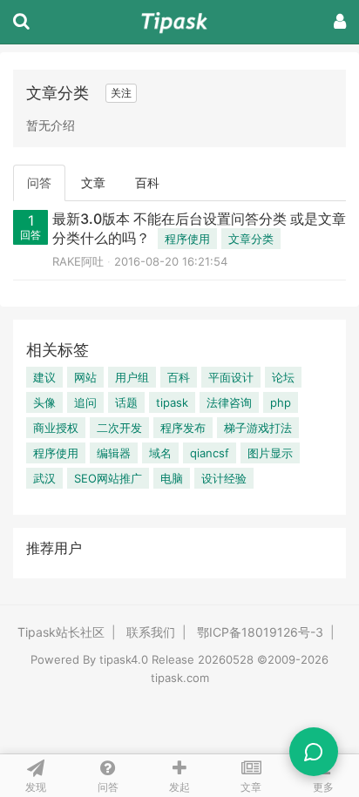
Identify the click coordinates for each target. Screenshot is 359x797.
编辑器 (114, 453)
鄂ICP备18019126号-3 (260, 632)
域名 (160, 453)
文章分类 (251, 239)
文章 (93, 182)
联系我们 (150, 632)
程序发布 (183, 428)
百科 (147, 182)
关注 (121, 92)
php (280, 402)
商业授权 (55, 428)
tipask (172, 402)
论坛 (283, 377)
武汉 (44, 478)
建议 (44, 377)
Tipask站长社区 (61, 632)
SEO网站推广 (108, 478)
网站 (85, 377)
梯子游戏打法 (258, 428)
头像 (44, 402)
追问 (85, 402)
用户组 (132, 377)
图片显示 (270, 453)
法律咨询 (229, 402)
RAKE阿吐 (78, 261)
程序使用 (187, 239)
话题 (126, 402)
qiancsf (209, 453)
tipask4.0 (123, 659)
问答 (39, 182)
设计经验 (224, 478)
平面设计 (231, 377)
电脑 (171, 478)
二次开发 (119, 428)
